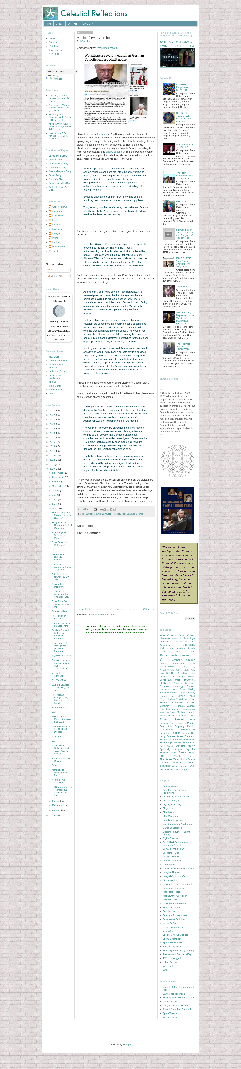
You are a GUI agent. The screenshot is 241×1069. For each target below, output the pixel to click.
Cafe (54, 549)
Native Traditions (177, 715)
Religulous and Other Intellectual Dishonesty (62, 525)
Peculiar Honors (171, 911)
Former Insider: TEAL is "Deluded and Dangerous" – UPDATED (185, 233)
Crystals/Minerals (167, 670)
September (58, 486)
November (58, 477)
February (57, 805)
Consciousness (167, 667)
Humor (163, 696)
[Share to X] (107, 509)
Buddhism (184, 655)
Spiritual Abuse (185, 746)
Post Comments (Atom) (103, 614)
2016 (52, 442)
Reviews (185, 733)
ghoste (55, 251)
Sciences (190, 739)
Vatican (96, 278)
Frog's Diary (55, 175)
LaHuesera (58, 224)
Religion (116, 514)
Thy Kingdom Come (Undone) (178, 950)
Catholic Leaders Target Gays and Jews (61, 687)
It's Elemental (59, 707)
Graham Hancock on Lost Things (61, 624)
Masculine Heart (171, 891)
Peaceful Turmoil (171, 907)
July (54, 495)
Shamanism (189, 742)
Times (104, 134)
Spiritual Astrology (172, 938)
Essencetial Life (171, 856)
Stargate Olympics (184, 749)
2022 (52, 415)
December (58, 472)
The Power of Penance (59, 617)
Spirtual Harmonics (172, 942)
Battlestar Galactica (59, 371)
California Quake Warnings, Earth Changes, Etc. (61, 594)
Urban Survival (170, 962)
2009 (52, 815)
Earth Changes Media (174, 993)
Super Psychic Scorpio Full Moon (59, 535)
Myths (163, 715)
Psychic (191, 726)
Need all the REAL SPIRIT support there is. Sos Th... (60, 136)
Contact (59, 24)
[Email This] (101, 509)
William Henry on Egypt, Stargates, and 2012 (62, 719)
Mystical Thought (186, 712)
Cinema (192, 664)
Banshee (56, 736)
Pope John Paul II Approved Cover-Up (62, 604)
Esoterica (189, 679)
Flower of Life (180, 683)
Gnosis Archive (170, 1001)
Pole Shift (166, 726)
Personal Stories (168, 723)
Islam (172, 696)
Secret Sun (168, 931)
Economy (191, 676)
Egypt (163, 679)
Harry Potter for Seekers (175, 1005)
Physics (191, 723)
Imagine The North (172, 872)
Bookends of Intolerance (59, 585)
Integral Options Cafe (174, 876)
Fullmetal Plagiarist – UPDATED (182, 87)
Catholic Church (93, 514)
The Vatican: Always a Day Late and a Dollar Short (62, 698)
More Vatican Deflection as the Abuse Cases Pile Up (61, 749)
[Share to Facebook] (110, 509)
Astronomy (166, 648)
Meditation (165, 709)
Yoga (184, 769)
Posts (53, 270)
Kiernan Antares (171, 880)
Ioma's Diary (55, 159)
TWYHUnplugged (172, 958)
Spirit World (166, 746)
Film (170, 683)
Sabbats (171, 736)
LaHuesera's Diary (58, 163)
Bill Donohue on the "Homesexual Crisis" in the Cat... (62, 791)
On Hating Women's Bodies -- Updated (61, 567)
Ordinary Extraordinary (174, 903)
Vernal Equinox (180, 766)
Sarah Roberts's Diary (60, 183)
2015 (52, 446)
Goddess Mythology (171, 686)
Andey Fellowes (60, 206)
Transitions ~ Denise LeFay (177, 954)
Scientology (166, 742)
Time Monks (55, 385)
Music (173, 712)
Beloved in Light (171, 800)
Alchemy (171, 635)
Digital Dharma (170, 838)
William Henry (174, 769)
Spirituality (165, 749)
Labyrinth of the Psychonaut (177, 884)
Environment (174, 679)
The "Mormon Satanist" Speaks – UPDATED (185, 346)
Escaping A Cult (171, 852)
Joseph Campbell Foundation (178, 1009)
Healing (191, 689)
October (56, 481)
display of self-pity (115, 151)
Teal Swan (54, 356)
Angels (175, 638)
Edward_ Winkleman (173, 848)
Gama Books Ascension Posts (178, 868)
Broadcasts (169, 655)
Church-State (178, 663)
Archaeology (187, 638)
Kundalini (177, 702)
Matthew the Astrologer (175, 895)
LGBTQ (191, 702)
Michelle (56, 237)
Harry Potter (178, 689)
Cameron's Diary (57, 167)
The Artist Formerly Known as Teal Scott (184, 175)
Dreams (192, 673)
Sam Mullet (179, 739)
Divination (182, 673)
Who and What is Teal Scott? (185, 145)
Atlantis (191, 648)
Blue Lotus (168, 812)
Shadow (177, 743)
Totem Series (55, 389)
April (55, 508)
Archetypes (165, 641)
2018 (52, 433)
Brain (192, 651)
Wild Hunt (168, 966)
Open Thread (172, 719)
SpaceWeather (170, 1013)
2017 (52, 437)
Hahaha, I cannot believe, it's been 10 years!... (59, 98)
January (56, 810)
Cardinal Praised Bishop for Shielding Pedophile (60, 634)
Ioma (54, 220)
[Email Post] (95, 509)
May (54, 504)
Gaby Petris (169, 864)
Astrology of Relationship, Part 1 (60, 772)
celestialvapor (59, 246)
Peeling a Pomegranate (175, 915)
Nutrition (192, 716)
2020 (52, 424)
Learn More (59, 339)
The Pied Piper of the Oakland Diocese (61, 729)
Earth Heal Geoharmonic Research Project (176, 843)
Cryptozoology (189, 667)
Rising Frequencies (173, 927)
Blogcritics (168, 808)
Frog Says (57, 215)
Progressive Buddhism (174, 919)
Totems (191, 759)
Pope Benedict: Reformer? (59, 543)
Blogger (127, 1044)
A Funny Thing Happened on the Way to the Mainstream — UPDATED (185, 318)
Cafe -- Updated (60, 611)
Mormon (176, 709)
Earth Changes (178, 676)
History (191, 692)
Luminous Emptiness (173, 888)
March (56, 801)
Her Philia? (182, 201)
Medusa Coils (170, 899)
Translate (57, 78)
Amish (182, 635)
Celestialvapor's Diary (60, 171)
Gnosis (191, 683)
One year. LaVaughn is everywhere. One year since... (59, 108)
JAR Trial (72, 24)
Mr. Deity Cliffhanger (58, 674)
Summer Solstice (168, 753)
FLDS (163, 683)
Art (193, 641)
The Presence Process (184, 756)
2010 (52, 468)
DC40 (186, 670)
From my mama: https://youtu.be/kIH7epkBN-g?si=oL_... (60, 117)
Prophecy (179, 726)
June (55, 499)
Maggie (56, 233)
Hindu (182, 693)
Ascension (165, 645)
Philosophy (181, 723)
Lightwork (165, 705)
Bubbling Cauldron (172, 820)
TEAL (170, 756)
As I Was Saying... (61, 680)
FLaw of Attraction (172, 860)
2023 (52, 410)
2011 (52, 464)
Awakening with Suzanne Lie (177, 796)
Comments (56, 276)
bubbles (56, 242)
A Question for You (61, 655)
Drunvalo (164, 676)
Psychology (167, 729)
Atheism (180, 648)
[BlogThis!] (104, 509)
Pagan (191, 719)
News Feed (55, 54)
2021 (52, 419)
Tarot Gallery (87, 24)
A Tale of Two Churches (58, 781)
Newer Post (84, 609)
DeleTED (170, 673)
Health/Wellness (168, 692)
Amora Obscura (171, 786)
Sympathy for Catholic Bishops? (58, 557)
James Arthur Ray (58, 360)
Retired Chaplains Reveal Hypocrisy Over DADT (62, 515)
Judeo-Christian (177, 699)
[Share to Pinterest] (114, 509)
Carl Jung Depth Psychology (177, 824)
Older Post (148, 609)
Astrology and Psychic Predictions (174, 791)
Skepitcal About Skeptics (175, 934)
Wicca (163, 769)
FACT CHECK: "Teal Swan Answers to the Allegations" (184, 262)
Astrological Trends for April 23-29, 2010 (61, 577)
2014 (52, 451)
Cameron (57, 211)
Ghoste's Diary (56, 179)
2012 (52, 459)
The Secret (54, 382)
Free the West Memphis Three (179, 997)
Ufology (164, 762)
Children (163, 664)
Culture (179, 670)
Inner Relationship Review (61, 759)
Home (48, 24)
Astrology (189, 644)
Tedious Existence (172, 946)
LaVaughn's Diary (58, 155)
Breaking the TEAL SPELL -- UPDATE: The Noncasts (184, 117)
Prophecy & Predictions (55, 376)
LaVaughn (106, 514)
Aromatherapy (182, 642)
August (56, 490)
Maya (174, 706)
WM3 (51, 393)
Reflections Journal (107, 47)
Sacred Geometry (185, 736)
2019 (52, 428)
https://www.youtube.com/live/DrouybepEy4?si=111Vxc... (60, 126)
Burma (192, 656)
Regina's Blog (170, 923)
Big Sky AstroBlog (172, 804)
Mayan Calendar (186, 706)
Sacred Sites (166, 740)
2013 (52, 455)
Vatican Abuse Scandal (133, 514)
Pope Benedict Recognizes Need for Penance (59, 647)
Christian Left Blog (172, 827)
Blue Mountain (170, 816)
